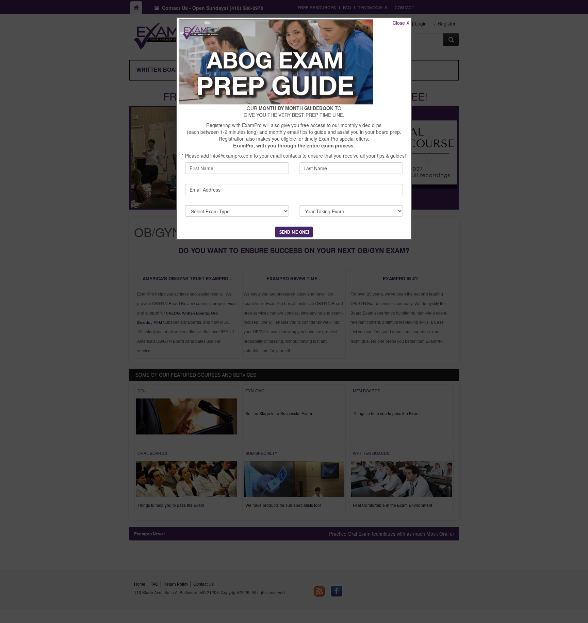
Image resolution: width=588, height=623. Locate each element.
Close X (401, 22)
